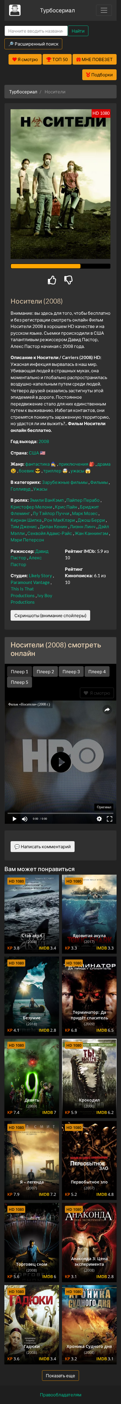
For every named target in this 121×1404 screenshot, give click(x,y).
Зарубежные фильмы (65, 482)
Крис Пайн (66, 506)
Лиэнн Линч (83, 526)
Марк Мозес (85, 513)
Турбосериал (57, 10)
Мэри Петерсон (27, 539)
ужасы (77, 470)
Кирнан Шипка (26, 520)
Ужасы (40, 488)
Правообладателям (60, 1394)
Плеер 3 (71, 671)
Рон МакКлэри (60, 520)
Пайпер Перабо (83, 500)
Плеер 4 (97, 671)
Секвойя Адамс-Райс (50, 533)
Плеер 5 (19, 682)
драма (103, 464)
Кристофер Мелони (32, 506)
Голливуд (21, 488)
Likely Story (41, 575)
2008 (43, 441)
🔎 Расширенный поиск (33, 43)
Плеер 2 (45, 671)
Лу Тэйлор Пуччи (51, 513)
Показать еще (60, 1375)
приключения (74, 464)
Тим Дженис (24, 526)
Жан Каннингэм (92, 533)
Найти (78, 30)
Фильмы (99, 482)
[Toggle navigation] (104, 10)
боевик (27, 470)
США (34, 452)
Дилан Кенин (54, 526)
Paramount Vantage (31, 582)
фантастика (38, 464)
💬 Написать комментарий (42, 846)
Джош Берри (92, 520)
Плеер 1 (19, 671)
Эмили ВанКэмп (47, 500)
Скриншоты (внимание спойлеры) (50, 615)
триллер (52, 470)
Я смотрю (99, 693)
